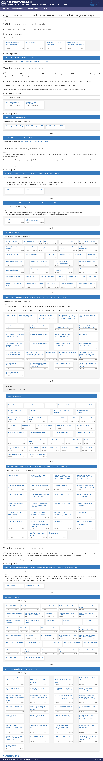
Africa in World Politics (12, 241)
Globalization (60, 276)
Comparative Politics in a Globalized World (32, 103)
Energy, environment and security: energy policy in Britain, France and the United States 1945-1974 (47, 317)
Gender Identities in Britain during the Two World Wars (13, 353)
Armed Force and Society (67, 283)
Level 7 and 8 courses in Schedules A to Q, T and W (34, 61)
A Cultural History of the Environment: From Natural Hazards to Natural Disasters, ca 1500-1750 (88, 355)
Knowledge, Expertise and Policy (86, 283)
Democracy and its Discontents (38, 261)
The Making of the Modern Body (14, 126)
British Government (46, 635)
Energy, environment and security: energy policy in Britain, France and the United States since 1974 (68, 317)
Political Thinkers (30, 42)
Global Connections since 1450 (54, 126)
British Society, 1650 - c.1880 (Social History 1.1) (53, 43)
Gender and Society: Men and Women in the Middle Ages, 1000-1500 (14, 345)
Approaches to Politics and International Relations (33, 219)
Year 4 (21, 20)
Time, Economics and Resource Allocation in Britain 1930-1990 (38, 333)
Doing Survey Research (32, 276)
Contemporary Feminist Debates (34, 283)
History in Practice (10, 189)
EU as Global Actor (31, 247)
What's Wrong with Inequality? (87, 269)
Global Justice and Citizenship (14, 219)
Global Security (91, 254)
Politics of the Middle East (66, 241)
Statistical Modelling (51, 283)
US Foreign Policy (50, 620)
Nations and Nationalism (47, 276)
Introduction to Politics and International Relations (13, 43)
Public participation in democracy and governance (62, 262)
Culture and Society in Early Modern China (13, 363)
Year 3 (17, 20)
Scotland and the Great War (62, 363)
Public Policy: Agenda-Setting (87, 261)
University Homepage (95, 1)
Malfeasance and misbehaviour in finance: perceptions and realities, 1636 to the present (63, 334)
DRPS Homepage (94, 2)
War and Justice (48, 241)
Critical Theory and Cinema (37, 269)
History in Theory (50, 352)
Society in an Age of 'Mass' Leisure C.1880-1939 (26, 316)
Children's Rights (92, 276)
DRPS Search (93, 4)
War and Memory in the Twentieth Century (85, 344)
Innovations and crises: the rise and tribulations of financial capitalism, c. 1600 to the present (64, 697)
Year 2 (13, 20)
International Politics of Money (14, 261)
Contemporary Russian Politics (87, 241)
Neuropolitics (29, 635)
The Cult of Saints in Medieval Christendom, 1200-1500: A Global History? (38, 364)
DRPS (3, 9)
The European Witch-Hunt (37, 736)
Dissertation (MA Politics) (32, 585)
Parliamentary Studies (64, 254)
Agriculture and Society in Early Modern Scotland (14, 372)
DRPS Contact (93, 6)
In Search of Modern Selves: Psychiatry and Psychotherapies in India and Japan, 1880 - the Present (87, 717)
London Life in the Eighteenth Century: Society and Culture (87, 326)
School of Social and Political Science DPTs (29, 9)
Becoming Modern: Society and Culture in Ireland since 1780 (63, 715)
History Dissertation (11, 585)
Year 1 (9, 20)
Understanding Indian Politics (34, 254)
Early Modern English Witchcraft (39, 343)
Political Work (78, 254)
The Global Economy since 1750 (34, 126)
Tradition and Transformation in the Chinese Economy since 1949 (63, 326)
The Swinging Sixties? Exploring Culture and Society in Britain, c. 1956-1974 (88, 364)
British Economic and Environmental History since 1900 (75, 43)
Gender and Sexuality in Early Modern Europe (63, 344)
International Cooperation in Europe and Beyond (13, 103)
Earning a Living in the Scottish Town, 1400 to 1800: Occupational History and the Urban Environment (15, 335)
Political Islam (50, 254)
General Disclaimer (12, 756)
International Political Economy (32, 241)
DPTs (8, 9)
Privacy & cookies (97, 759)
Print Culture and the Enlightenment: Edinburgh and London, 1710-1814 (34, 354)
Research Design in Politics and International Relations (34, 190)
